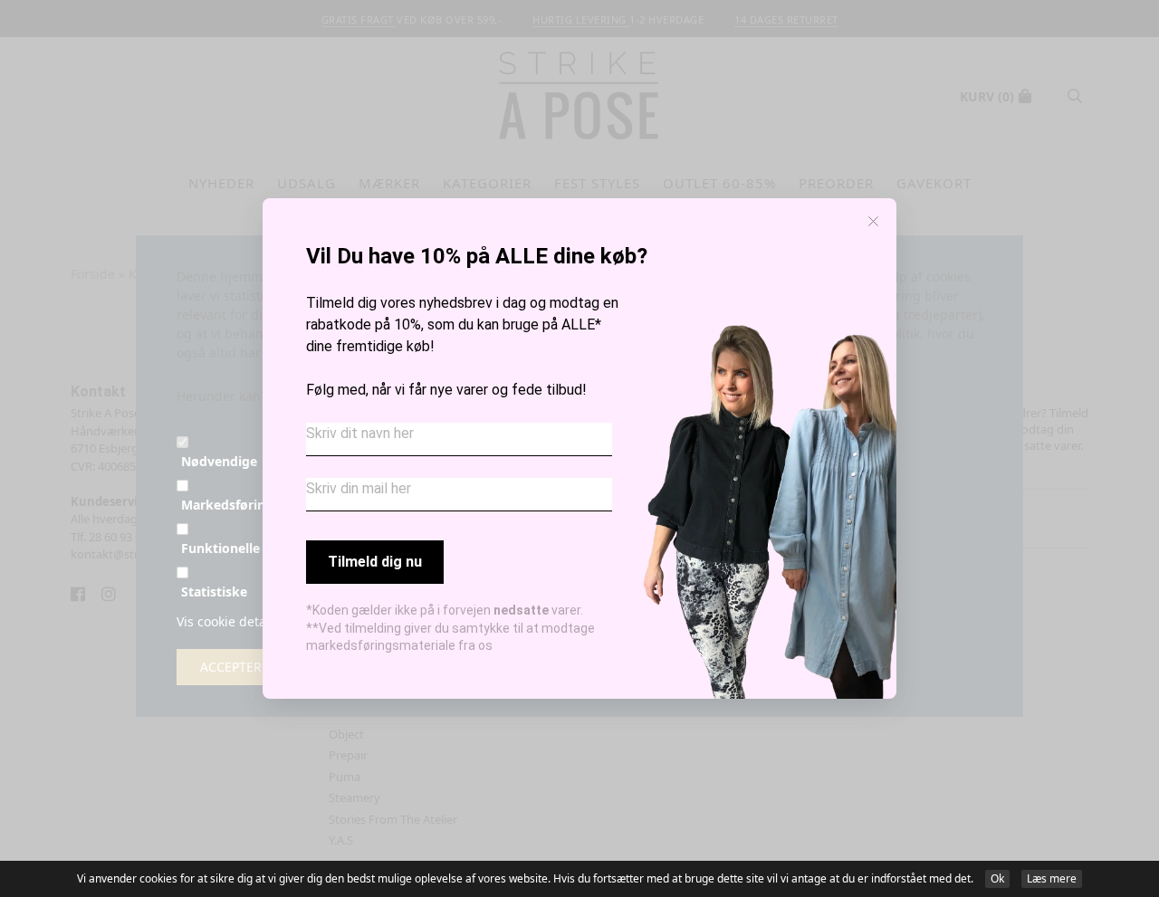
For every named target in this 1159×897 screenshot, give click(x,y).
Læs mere (1052, 878)
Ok (997, 878)
